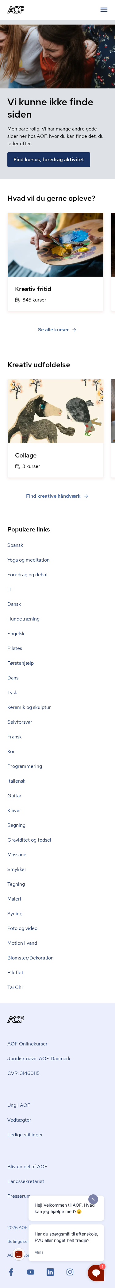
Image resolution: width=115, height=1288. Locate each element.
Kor (11, 751)
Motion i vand (22, 943)
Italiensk (16, 781)
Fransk (14, 736)
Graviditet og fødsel (29, 840)
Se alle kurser (53, 329)
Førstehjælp (20, 663)
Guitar (14, 795)
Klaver (14, 810)
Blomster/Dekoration (30, 958)
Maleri (14, 899)
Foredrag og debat (27, 574)
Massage (16, 854)
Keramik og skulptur (29, 707)
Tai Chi (15, 987)
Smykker (16, 869)
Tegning (16, 884)
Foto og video (22, 928)
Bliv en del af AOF (27, 1166)
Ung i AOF (18, 1105)
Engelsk (16, 633)
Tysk (12, 692)
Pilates (14, 648)
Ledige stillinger (25, 1134)
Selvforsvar (19, 722)
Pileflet (15, 972)
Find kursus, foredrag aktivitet (48, 159)
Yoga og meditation (28, 560)
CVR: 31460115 (23, 1073)
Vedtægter (19, 1120)
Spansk (15, 545)
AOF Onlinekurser (27, 1044)
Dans (12, 678)
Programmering (24, 766)
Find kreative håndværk (53, 496)
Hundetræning (23, 619)
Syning (14, 913)
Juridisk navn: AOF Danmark (39, 1058)
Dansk (14, 604)
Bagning (16, 825)
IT (9, 589)
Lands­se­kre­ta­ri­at (25, 1181)
